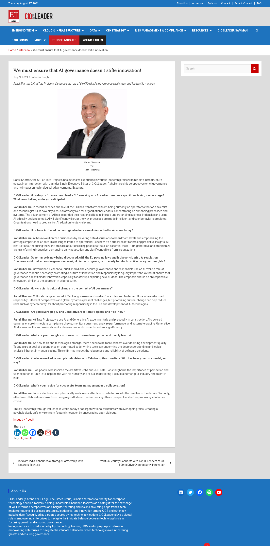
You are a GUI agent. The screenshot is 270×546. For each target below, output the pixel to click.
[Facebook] (32, 432)
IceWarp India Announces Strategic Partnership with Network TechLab (50, 463)
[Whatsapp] (25, 432)
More (38, 40)
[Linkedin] (17, 432)
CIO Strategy (116, 30)
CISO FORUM (19, 40)
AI (22, 438)
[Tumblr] (55, 432)
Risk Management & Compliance (159, 30)
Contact (225, 3)
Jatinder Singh (40, 77)
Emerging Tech (22, 30)
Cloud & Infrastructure (61, 30)
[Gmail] (48, 432)
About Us (182, 3)
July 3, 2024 (20, 77)
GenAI (28, 438)
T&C (259, 3)
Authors (212, 3)
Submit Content (243, 3)
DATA (93, 30)
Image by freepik (23, 419)
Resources (200, 30)
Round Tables (92, 40)
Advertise (197, 3)
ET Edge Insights (64, 40)
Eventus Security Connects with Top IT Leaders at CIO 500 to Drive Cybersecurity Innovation (132, 463)
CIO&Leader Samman (233, 30)
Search (255, 68)
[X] (40, 432)
